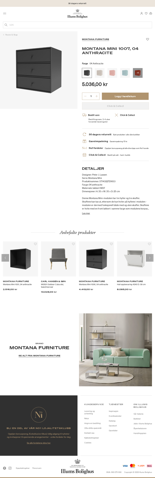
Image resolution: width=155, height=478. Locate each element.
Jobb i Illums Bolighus (143, 423)
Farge (92, 63)
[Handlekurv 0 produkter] (150, 13)
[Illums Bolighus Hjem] (78, 13)
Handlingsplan (140, 433)
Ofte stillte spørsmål (92, 428)
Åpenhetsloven (140, 428)
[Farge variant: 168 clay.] (99, 73)
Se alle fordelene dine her (39, 443)
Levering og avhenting (89, 412)
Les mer (86, 213)
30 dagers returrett (77, 3)
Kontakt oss (89, 433)
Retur (86, 418)
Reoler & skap (11, 34)
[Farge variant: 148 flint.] (125, 73)
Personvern (36, 468)
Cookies (87, 442)
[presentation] (5, 258)
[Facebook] (4, 468)
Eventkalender (115, 416)
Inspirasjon (113, 411)
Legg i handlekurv (125, 96)
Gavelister (113, 430)
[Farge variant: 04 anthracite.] (87, 73)
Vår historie (138, 414)
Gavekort (113, 425)
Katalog (112, 421)
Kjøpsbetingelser (23, 468)
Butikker (137, 418)
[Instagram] (10, 468)
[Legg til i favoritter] (35, 244)
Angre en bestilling (92, 423)
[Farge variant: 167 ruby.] (112, 73)
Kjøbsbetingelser (91, 438)
